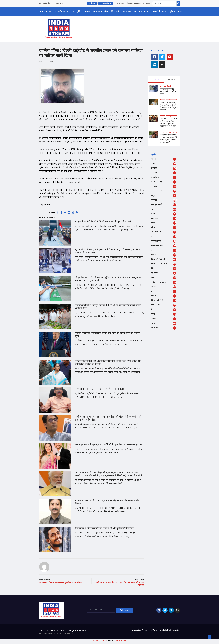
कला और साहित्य (61, 11)
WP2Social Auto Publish (100, 640)
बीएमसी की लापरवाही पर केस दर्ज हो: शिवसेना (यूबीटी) (99, 389)
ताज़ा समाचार (155, 218)
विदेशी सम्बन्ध (155, 305)
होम (41, 11)
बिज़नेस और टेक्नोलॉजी (158, 259)
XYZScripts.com (121, 640)
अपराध (153, 163)
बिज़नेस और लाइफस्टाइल (121, 11)
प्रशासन (87, 11)
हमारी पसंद (154, 327)
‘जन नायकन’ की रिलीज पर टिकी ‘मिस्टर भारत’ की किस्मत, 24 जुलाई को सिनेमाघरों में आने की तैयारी (168, 122)
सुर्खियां (173, 11)
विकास (153, 295)
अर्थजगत (48, 11)
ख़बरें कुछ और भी (165, 86)
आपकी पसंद (155, 177)
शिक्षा (153, 309)
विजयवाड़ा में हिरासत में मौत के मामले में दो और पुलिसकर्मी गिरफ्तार (104, 528)
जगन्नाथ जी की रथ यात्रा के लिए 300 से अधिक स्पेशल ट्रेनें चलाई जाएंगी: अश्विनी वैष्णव (108, 306)
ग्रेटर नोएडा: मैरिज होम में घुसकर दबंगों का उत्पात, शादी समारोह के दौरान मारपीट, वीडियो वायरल (107, 251)
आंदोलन (154, 172)
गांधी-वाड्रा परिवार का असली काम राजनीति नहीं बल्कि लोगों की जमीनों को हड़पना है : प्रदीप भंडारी (108, 418)
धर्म (152, 236)
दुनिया (79, 11)
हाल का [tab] (173, 79)
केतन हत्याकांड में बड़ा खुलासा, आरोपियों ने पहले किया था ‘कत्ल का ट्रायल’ (108, 444)
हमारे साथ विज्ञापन (105, 3)
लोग (152, 291)
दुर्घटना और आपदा (157, 232)
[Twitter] (162, 57)
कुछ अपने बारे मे (44, 3)
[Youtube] (170, 57)
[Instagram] (162, 64)
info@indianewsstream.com (139, 3)
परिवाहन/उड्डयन (156, 241)
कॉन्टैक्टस (59, 3)
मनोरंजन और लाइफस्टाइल (168, 100)
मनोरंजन (147, 11)
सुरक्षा (153, 314)
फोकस (153, 254)
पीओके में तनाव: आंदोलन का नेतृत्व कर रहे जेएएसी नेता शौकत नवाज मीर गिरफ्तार (107, 502)
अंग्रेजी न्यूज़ (91, 3)
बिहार (153, 268)
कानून (153, 195)
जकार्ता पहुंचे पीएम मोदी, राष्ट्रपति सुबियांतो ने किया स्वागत (168, 91)
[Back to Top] (209, 637)
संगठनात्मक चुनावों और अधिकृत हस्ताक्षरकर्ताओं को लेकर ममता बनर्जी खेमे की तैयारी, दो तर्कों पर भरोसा (108, 362)
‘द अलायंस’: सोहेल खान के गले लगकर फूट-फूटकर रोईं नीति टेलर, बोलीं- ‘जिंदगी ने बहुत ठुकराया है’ (168, 138)
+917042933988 (120, 3)
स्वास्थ (164, 11)
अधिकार (153, 159)
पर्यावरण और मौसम (100, 11)
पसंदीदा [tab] (156, 79)
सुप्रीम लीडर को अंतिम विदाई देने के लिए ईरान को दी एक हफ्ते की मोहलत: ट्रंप (107, 334)
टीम (53, 3)
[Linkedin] (154, 64)
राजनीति (156, 11)
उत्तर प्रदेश (154, 186)
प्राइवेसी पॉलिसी (165, 630)
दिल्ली (153, 222)
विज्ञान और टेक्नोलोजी (158, 300)
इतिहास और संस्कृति (157, 181)
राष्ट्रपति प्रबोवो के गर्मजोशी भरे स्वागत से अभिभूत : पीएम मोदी (103, 221)
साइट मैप (176, 630)
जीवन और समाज (156, 213)
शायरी (180, 11)
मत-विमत (138, 11)
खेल (72, 11)
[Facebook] (154, 57)
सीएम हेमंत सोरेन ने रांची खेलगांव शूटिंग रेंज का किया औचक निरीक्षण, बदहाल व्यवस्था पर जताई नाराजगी (109, 279)
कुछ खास (154, 200)
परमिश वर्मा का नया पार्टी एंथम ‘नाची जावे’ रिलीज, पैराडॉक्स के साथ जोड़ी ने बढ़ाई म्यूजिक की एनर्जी (169, 106)
